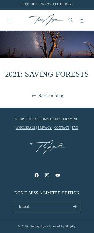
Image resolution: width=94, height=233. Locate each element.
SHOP (19, 119)
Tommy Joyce (39, 226)
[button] (10, 20)
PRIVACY (45, 127)
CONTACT (61, 127)
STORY (32, 119)
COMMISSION (50, 119)
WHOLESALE (25, 127)
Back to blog (50, 95)
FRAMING (70, 119)
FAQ (75, 127)
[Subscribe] (74, 206)
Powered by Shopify (62, 226)
